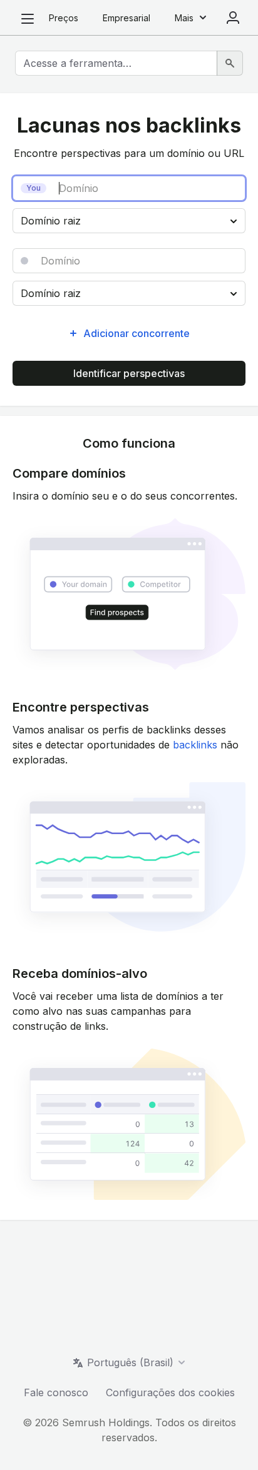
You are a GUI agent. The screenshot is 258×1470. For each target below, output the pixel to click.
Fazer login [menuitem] (233, 18)
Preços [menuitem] (63, 18)
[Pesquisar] (230, 63)
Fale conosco (56, 1392)
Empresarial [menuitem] (126, 18)
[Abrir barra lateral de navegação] (27, 18)
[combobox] (116, 63)
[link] (195, 744)
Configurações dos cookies (170, 1392)
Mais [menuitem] (184, 18)
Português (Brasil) (130, 1362)
